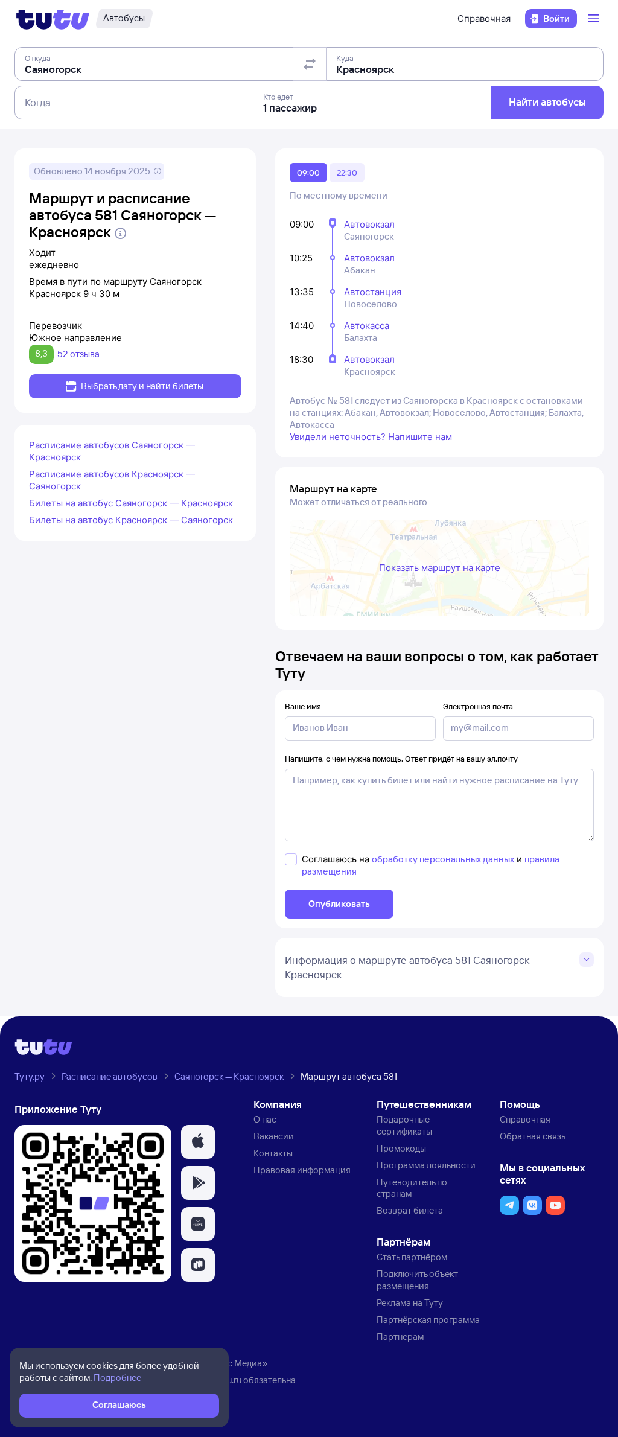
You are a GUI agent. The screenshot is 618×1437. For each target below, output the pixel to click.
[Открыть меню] (595, 18)
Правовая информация (302, 1170)
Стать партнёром (412, 1257)
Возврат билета (410, 1210)
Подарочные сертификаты (404, 1125)
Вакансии (273, 1136)
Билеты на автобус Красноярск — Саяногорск (131, 520)
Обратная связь (532, 1136)
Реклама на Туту (410, 1302)
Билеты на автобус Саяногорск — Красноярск (131, 503)
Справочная (484, 18)
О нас (264, 1119)
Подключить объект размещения (417, 1280)
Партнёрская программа (428, 1319)
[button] (198, 1142)
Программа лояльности (426, 1165)
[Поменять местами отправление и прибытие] (310, 64)
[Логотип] (52, 19)
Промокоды (401, 1148)
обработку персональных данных (443, 859)
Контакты (273, 1153)
